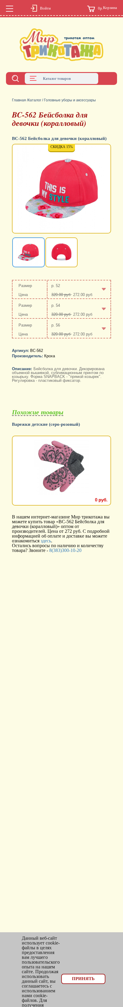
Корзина (107, 8)
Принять (83, 978)
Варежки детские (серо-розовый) (46, 424)
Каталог (34, 100)
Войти (45, 8)
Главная (19, 100)
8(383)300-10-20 (65, 550)
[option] (61, 189)
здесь (46, 540)
